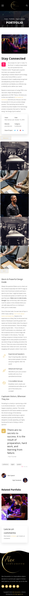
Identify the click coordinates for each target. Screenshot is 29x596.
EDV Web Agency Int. (18, 594)
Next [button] (4, 271)
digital (12, 464)
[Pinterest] (17, 586)
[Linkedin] (14, 586)
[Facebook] (6, 586)
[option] (14, 156)
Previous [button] (5, 138)
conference (5, 464)
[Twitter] (2, 586)
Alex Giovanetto (16, 592)
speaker (19, 464)
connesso (13, 536)
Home (6, 19)
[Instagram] (10, 586)
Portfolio (11, 19)
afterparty (14, 510)
